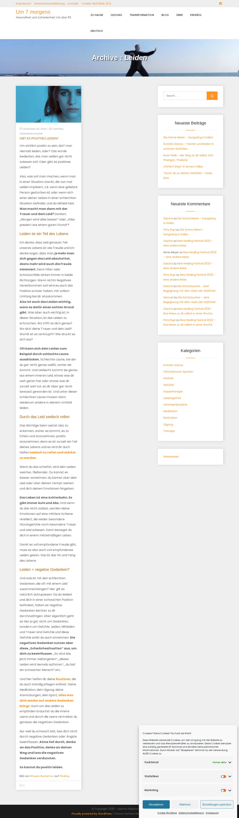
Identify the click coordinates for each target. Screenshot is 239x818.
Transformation (142, 15)
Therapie (169, 431)
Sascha (168, 218)
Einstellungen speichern (216, 804)
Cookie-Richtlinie (167, 812)
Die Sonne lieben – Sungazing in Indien (188, 137)
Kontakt (73, 3)
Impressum (212, 812)
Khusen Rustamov (42, 776)
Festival (168, 378)
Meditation (170, 411)
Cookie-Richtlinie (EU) (96, 3)
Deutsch (97, 31)
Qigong (116, 15)
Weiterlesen (171, 457)
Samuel (168, 297)
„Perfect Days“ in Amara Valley (183, 166)
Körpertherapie (173, 391)
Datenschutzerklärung (191, 812)
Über (179, 15)
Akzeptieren (156, 804)
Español (196, 15)
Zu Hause (97, 15)
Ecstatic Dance (173, 365)
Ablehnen (185, 804)
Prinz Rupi (169, 229)
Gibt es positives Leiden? (39, 138)
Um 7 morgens (33, 12)
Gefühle (58, 129)
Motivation (170, 418)
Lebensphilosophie (31, 133)
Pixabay (65, 776)
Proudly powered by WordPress (92, 814)
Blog (165, 15)
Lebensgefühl (172, 398)
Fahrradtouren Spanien (178, 372)
